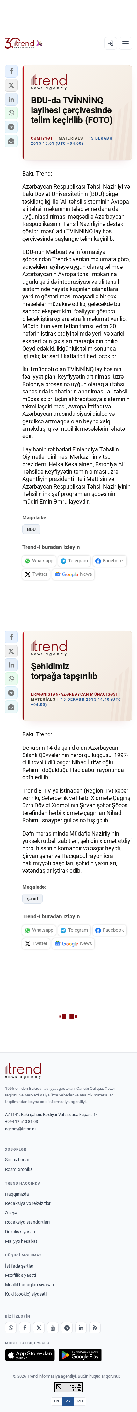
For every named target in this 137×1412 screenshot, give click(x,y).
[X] (39, 1327)
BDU (31, 529)
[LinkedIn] (81, 1327)
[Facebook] (25, 1327)
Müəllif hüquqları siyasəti (29, 1284)
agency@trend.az (20, 1128)
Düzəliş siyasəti (20, 1231)
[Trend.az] (24, 43)
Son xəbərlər (17, 1159)
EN (56, 1401)
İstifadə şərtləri (19, 1266)
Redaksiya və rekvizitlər (28, 1203)
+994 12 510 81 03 (21, 1121)
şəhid (32, 898)
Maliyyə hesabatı (21, 1241)
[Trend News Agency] (23, 1071)
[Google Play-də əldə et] (80, 1355)
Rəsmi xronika (19, 1169)
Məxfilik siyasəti (20, 1275)
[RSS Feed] (95, 1327)
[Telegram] (67, 1327)
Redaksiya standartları (27, 1222)
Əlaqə (11, 1212)
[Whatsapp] (11, 1327)
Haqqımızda (17, 1194)
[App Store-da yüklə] (30, 1355)
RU (80, 1401)
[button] (11, 71)
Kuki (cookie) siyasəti (26, 1294)
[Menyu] (125, 43)
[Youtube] (53, 1327)
